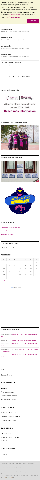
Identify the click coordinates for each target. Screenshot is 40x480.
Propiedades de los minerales (11, 63)
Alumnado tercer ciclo (8, 392)
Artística (4, 454)
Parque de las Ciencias (8, 231)
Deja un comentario (23, 31)
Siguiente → (26, 76)
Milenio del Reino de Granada (10, 227)
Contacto (4, 463)
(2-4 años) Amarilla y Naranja (10, 416)
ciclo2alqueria (13, 31)
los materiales (6, 54)
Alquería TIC (5, 388)
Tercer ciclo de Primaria (8, 399)
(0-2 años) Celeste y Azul (9, 413)
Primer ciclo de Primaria (9, 396)
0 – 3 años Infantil (6, 433)
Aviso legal (19, 463)
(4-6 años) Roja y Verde (8, 420)
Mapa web (11, 463)
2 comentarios (22, 40)
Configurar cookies (7, 467)
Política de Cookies (19, 467)
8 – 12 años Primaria (7, 441)
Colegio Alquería (6, 375)
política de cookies (13, 17)
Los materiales (6, 46)
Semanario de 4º (6, 29)
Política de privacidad (28, 463)
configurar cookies (14, 14)
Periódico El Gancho (7, 234)
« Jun (3, 280)
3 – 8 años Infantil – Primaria (10, 437)
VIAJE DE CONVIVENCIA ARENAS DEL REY (21, 340)
